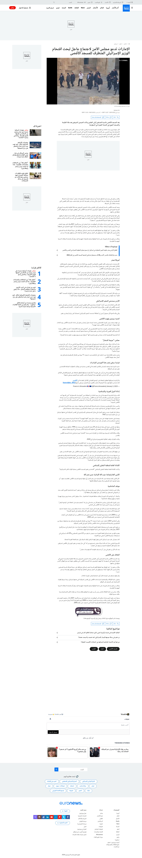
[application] (88, 81)
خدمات (101, 810)
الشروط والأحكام (82, 819)
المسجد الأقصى (113, 649)
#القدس (75, 380)
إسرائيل (115, 44)
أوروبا (108, 8)
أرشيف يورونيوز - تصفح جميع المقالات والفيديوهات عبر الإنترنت (112, 845)
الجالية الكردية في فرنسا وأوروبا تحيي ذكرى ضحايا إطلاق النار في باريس (98, 633)
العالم (102, 8)
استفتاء (72, 786)
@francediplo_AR (69, 383)
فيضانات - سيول (60, 786)
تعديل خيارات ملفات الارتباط (79, 835)
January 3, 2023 (112, 386)
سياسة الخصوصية (81, 824)
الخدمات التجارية (82, 816)
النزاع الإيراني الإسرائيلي (88, 781)
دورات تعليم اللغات (98, 837)
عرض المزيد (83, 810)
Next (83, 8)
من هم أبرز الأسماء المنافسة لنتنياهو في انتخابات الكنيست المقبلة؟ (100, 642)
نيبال (49, 786)
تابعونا (101, 824)
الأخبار (125, 44)
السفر (89, 8)
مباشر (12, 7)
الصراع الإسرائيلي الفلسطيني (69, 781)
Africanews (99, 835)
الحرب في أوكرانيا (51, 781)
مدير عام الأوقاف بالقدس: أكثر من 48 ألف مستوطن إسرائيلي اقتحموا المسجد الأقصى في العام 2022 (92, 255)
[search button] (54, 2)
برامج (118, 837)
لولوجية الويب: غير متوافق (79, 832)
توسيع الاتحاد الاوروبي (58, 791)
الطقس (101, 819)
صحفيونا (117, 840)
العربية (129, 2)
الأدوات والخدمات (98, 832)
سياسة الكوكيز (82, 821)
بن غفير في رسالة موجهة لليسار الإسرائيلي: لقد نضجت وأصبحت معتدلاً (99, 637)
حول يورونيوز (82, 813)
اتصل (85, 827)
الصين (80, 791)
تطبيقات (101, 827)
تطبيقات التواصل (99, 829)
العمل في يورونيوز (81, 829)
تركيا (88, 791)
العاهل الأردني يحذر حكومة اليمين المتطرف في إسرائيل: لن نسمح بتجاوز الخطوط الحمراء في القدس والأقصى (89, 250)
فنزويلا (71, 791)
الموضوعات (116, 810)
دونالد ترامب (83, 786)
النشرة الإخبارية (63, 823)
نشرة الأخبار (100, 816)
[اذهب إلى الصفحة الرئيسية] (126, 8)
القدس (94, 649)
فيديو (58, 8)
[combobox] (63, 2)
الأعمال (95, 8)
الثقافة (76, 8)
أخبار (102, 649)
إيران (93, 786)
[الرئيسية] (129, 44)
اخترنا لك (37, 126)
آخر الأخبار (115, 8)
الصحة (64, 8)
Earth (70, 8)
